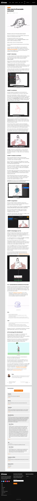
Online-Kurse (3, 492)
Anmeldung (33, 2)
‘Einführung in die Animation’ (17, 292)
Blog (22, 2)
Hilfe (19, 2)
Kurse (10, 2)
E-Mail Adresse (15, 479)
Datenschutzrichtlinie (5, 491)
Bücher (13, 2)
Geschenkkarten (4, 495)
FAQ (2, 484)
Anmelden (15, 483)
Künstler (16, 2)
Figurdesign (9, 7)
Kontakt (3, 488)
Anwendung (3, 487)
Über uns (24, 2)
